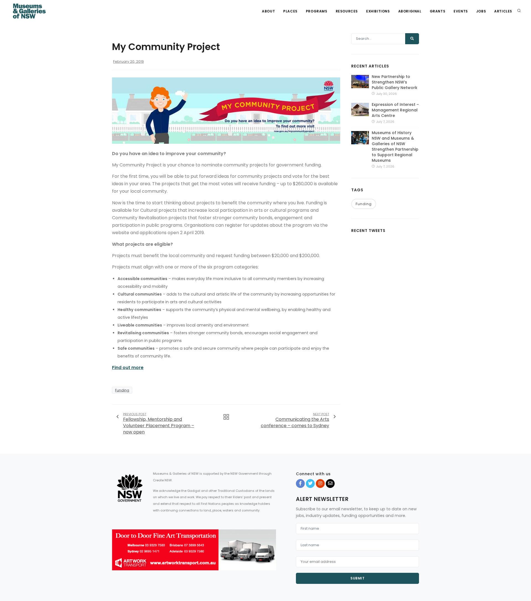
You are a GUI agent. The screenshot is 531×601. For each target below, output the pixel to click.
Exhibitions (378, 11)
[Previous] (117, 554)
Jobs (481, 11)
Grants (438, 11)
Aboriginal (409, 11)
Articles (503, 11)
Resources (347, 11)
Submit (357, 578)
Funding (122, 390)
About (268, 11)
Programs (316, 11)
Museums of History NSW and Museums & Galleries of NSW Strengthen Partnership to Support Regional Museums (395, 146)
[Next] (270, 554)
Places (290, 11)
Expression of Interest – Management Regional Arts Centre (395, 110)
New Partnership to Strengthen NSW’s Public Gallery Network (394, 82)
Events (461, 11)
